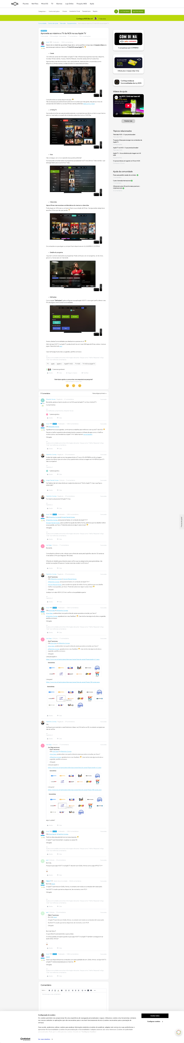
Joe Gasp (49, 545)
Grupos (64, 11)
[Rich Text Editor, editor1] (73, 1002)
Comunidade (42, 23)
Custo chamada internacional (122, 180)
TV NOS (77, 364)
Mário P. (48, 881)
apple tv (59, 364)
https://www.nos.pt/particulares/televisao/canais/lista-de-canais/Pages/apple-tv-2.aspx (72, 659)
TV (48, 364)
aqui (61, 346)
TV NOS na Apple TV (89, 364)
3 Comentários (117, 190)
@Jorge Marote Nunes (68, 517)
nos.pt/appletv (87, 434)
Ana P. (48, 42)
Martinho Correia (51, 454)
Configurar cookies (154, 1021)
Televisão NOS (117, 137)
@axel (53, 884)
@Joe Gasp (51, 610)
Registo (95, 11)
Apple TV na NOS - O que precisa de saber (125, 147)
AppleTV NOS (68, 364)
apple (52, 364)
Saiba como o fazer (89, 103)
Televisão (63, 23)
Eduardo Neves (50, 399)
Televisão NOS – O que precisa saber (124, 134)
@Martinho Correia (54, 517)
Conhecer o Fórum (119, 163)
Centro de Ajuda (53, 23)
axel (47, 860)
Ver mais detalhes (44, 1039)
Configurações (117, 144)
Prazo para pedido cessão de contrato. (124, 175)
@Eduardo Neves (53, 426)
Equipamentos (71, 23)
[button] (125, 11)
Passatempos (86, 11)
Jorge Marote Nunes (52, 480)
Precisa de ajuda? (181, 522)
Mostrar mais (128, 121)
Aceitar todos (154, 1016)
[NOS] (15, 4)
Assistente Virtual (74, 11)
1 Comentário (117, 177)
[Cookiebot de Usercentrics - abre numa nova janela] (25, 1039)
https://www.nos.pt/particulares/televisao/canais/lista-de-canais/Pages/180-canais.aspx (73, 682)
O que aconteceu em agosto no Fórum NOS (126, 161)
